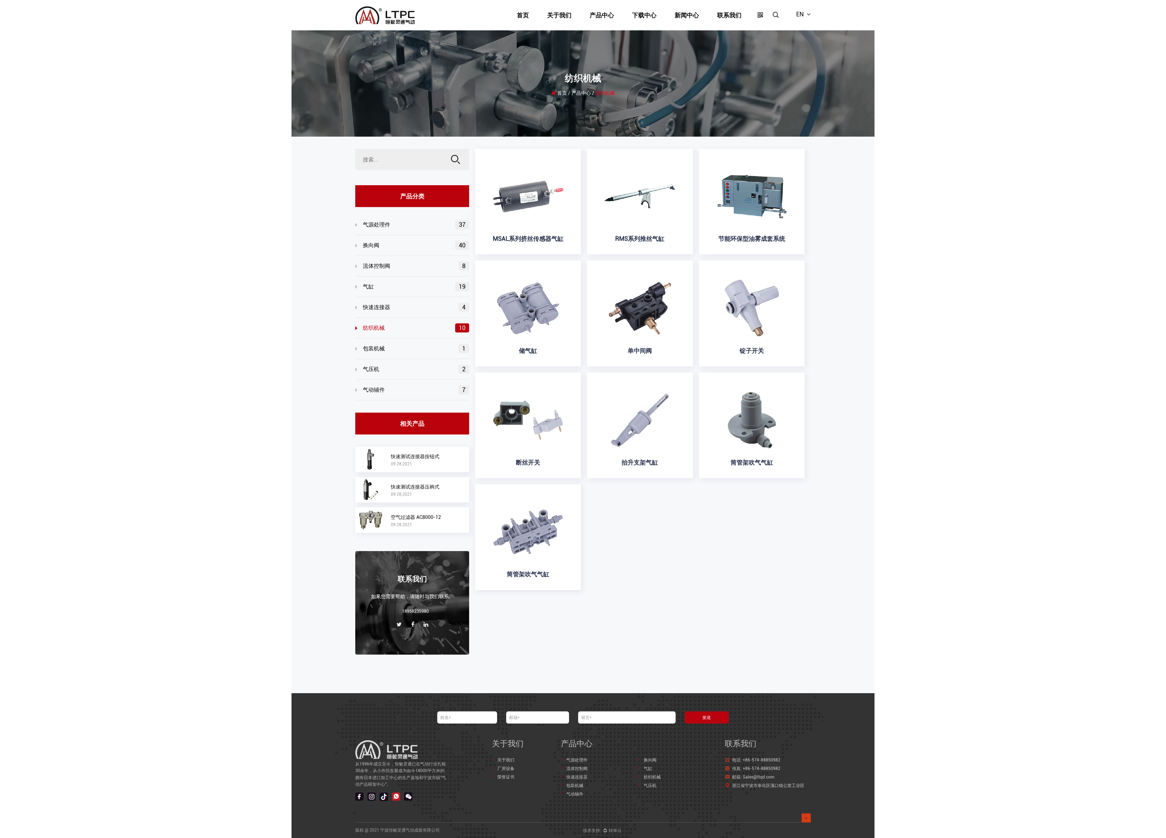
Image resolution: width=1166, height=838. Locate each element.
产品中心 (602, 15)
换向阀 (414, 245)
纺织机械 (414, 328)
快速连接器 (414, 307)
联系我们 (729, 15)
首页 (523, 15)
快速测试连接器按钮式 (415, 456)
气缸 (414, 286)
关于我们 (559, 15)
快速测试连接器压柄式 (415, 487)
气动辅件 (414, 389)
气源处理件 (414, 224)
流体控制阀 (414, 266)
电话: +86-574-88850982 (756, 760)
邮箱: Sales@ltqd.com (753, 777)
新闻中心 (687, 15)
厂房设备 (505, 768)
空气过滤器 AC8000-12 (416, 517)
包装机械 (414, 348)
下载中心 (644, 15)
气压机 (414, 369)
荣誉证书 (505, 777)
